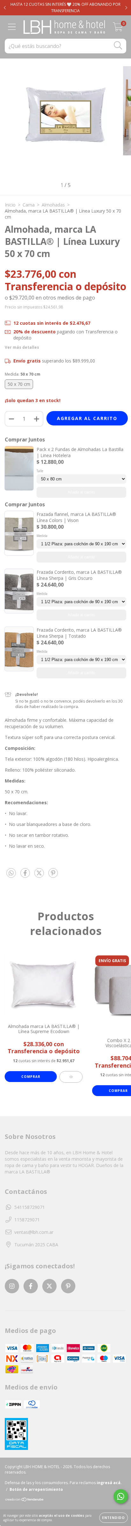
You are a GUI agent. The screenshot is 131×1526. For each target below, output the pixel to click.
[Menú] (12, 27)
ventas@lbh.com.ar (33, 1232)
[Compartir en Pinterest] (53, 875)
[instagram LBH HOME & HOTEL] (12, 1286)
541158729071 (29, 1207)
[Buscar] (118, 45)
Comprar (30, 1076)
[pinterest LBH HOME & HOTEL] (68, 1286)
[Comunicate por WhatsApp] (121, 1496)
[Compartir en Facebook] (25, 875)
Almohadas (53, 205)
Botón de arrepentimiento (36, 1489)
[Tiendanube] (25, 1500)
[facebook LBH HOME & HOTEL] (31, 1286)
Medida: (22, 374)
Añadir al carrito (81, 492)
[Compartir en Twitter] (39, 875)
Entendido (113, 1517)
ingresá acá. (109, 1482)
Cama (29, 205)
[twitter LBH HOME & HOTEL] (49, 1286)
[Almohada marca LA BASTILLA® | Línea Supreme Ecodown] (71, 1077)
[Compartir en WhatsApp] (11, 873)
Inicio (10, 205)
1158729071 (27, 1220)
